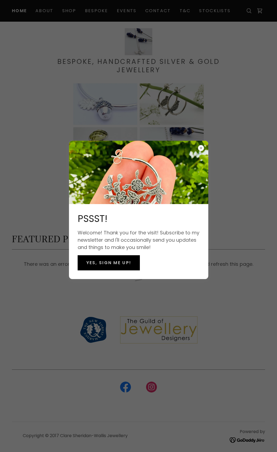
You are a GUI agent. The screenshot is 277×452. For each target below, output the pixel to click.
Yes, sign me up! (108, 263)
